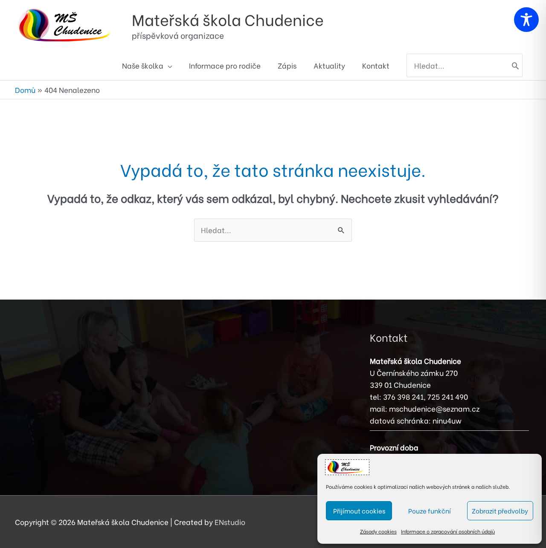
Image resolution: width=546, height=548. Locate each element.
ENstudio (230, 521)
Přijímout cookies (359, 510)
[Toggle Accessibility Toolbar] (526, 19)
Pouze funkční (429, 510)
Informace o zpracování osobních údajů (448, 531)
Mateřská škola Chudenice (228, 19)
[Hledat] (515, 65)
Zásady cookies (378, 531)
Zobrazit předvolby (500, 510)
